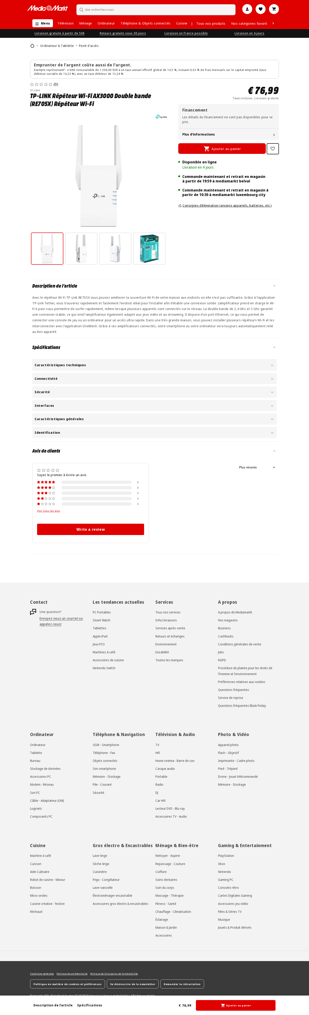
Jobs (221, 652)
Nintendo (224, 871)
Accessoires (163, 935)
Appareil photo (228, 745)
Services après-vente (170, 628)
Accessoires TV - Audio (171, 816)
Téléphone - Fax (104, 753)
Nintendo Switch (104, 668)
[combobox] (156, 10)
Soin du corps (164, 887)
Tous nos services (168, 612)
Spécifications (89, 1005)
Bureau (35, 760)
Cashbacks (225, 636)
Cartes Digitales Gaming (235, 895)
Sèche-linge (101, 863)
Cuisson (35, 863)
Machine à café (40, 855)
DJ (156, 792)
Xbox (221, 863)
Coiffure (161, 871)
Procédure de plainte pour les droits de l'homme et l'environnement (245, 671)
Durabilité (162, 652)
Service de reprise (230, 697)
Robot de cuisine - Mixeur (47, 879)
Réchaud (36, 911)
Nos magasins (228, 620)
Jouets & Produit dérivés (235, 927)
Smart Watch (101, 620)
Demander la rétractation (182, 984)
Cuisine (182, 23)
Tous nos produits (211, 23)
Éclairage (161, 919)
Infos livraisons (166, 620)
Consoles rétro (228, 887)
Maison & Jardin (166, 927)
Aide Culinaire (39, 871)
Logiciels (36, 808)
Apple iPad (100, 636)
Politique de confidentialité (72, 973)
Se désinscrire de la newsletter (132, 984)
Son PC (35, 792)
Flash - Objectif (228, 753)
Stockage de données (45, 768)
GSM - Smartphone (106, 745)
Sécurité (98, 792)
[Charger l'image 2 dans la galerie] (81, 249)
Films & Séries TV (230, 911)
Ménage (85, 23)
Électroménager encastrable (112, 895)
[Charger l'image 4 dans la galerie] (149, 249)
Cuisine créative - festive (47, 903)
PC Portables (102, 612)
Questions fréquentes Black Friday (242, 705)
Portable (161, 776)
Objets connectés (105, 760)
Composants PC (41, 816)
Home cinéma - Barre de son (175, 760)
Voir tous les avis (48, 510)
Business (224, 628)
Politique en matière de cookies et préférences (67, 984)
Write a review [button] (90, 529)
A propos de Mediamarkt (235, 612)
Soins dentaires (166, 879)
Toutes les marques (169, 660)
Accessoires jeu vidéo (233, 903)
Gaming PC (225, 879)
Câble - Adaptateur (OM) (47, 800)
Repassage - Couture (170, 863)
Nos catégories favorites (251, 23)
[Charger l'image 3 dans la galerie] (115, 249)
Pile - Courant (102, 784)
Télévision (65, 23)
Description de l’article (53, 1005)
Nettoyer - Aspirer (167, 855)
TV (157, 745)
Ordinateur (106, 23)
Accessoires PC (40, 776)
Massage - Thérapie (169, 895)
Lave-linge (100, 855)
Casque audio (165, 768)
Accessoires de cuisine (108, 660)
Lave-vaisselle (103, 887)
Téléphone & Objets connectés (146, 23)
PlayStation (226, 855)
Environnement (166, 644)
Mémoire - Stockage (107, 776)
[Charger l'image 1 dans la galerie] (47, 249)
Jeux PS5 (99, 644)
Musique (224, 919)
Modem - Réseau (42, 784)
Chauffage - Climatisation (173, 911)
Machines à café (104, 652)
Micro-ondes (39, 895)
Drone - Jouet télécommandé (238, 776)
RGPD (222, 660)
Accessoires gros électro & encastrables (120, 903)
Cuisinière (100, 871)
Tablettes (99, 628)
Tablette (36, 753)
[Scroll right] (273, 23)
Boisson (35, 887)
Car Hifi (160, 800)
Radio (159, 784)
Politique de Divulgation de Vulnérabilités (114, 973)
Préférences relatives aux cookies (241, 682)
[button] (41, 23)
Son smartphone (104, 768)
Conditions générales (42, 973)
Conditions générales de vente (239, 644)
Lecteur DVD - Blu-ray (170, 808)
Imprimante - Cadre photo (236, 760)
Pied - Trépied (228, 768)
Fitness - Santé (165, 903)
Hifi (157, 753)
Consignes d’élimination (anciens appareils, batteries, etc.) (227, 205)
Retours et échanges (170, 636)
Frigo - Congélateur (106, 879)
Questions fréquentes (233, 690)
